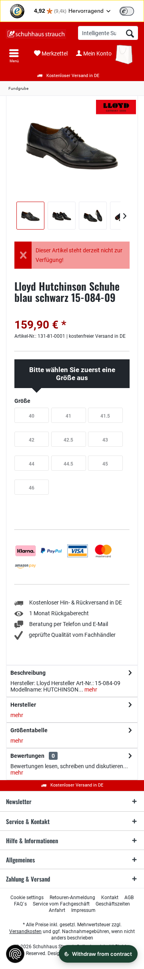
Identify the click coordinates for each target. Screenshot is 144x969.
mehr (90, 689)
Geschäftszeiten (113, 904)
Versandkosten (25, 931)
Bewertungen (27, 756)
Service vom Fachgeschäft (61, 904)
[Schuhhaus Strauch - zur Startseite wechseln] (36, 34)
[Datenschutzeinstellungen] (15, 954)
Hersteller (23, 704)
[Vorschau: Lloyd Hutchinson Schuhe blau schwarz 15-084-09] (30, 216)
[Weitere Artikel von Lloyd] (116, 107)
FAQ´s (20, 904)
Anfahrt (57, 910)
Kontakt (109, 897)
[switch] (127, 11)
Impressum (83, 910)
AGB (129, 897)
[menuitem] (14, 56)
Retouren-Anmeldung (72, 897)
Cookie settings (27, 897)
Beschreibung (28, 673)
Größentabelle (29, 730)
